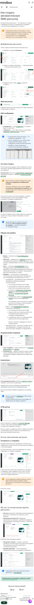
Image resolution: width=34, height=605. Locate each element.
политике (5, 600)
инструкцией (9, 191)
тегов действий (19, 266)
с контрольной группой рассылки (18, 294)
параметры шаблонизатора (11, 131)
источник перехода (24, 423)
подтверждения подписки (21, 306)
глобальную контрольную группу (19, 290)
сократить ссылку (26, 381)
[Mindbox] (7, 2)
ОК (4, 602)
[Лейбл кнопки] (32, 2)
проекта (16, 349)
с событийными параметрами (23, 173)
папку (19, 83)
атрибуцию (20, 396)
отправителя (19, 126)
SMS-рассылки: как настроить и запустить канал (16, 578)
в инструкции (18, 572)
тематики (22, 259)
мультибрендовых (23, 256)
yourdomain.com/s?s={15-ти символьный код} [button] (14, 387)
